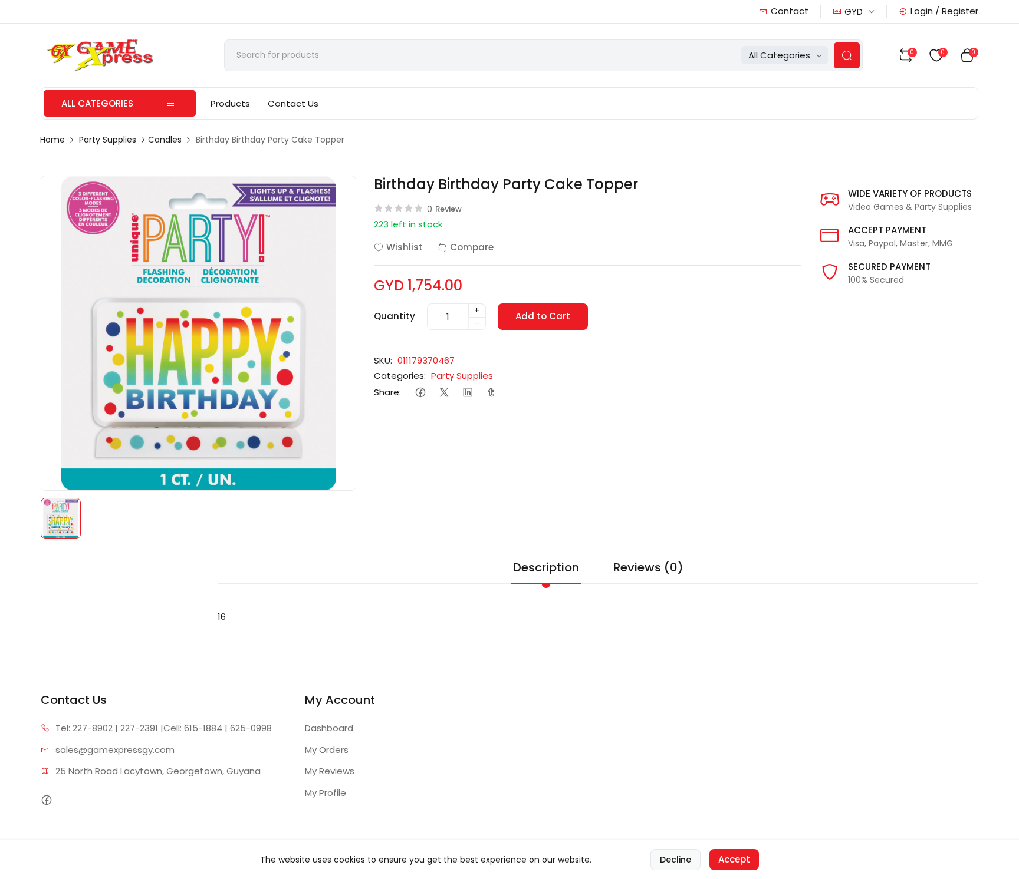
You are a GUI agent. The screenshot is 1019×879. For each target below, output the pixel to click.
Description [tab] (546, 567)
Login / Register (944, 11)
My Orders (327, 749)
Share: (387, 392)
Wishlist (404, 247)
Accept (734, 859)
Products (230, 103)
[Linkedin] (467, 392)
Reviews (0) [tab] (648, 567)
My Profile (325, 793)
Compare (472, 247)
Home (52, 140)
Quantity (394, 316)
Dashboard (329, 728)
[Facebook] (420, 392)
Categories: (400, 375)
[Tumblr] (491, 392)
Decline (675, 859)
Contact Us (293, 103)
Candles (165, 140)
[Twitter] (443, 392)
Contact (789, 11)
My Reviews (329, 771)
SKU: (383, 360)
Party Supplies (107, 140)
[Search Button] (847, 55)
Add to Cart (542, 316)
